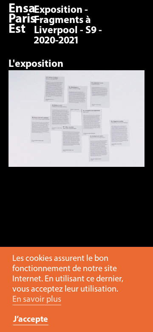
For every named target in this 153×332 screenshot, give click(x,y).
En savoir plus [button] (36, 299)
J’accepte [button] (30, 319)
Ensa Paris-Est (24, 19)
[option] (76, 122)
